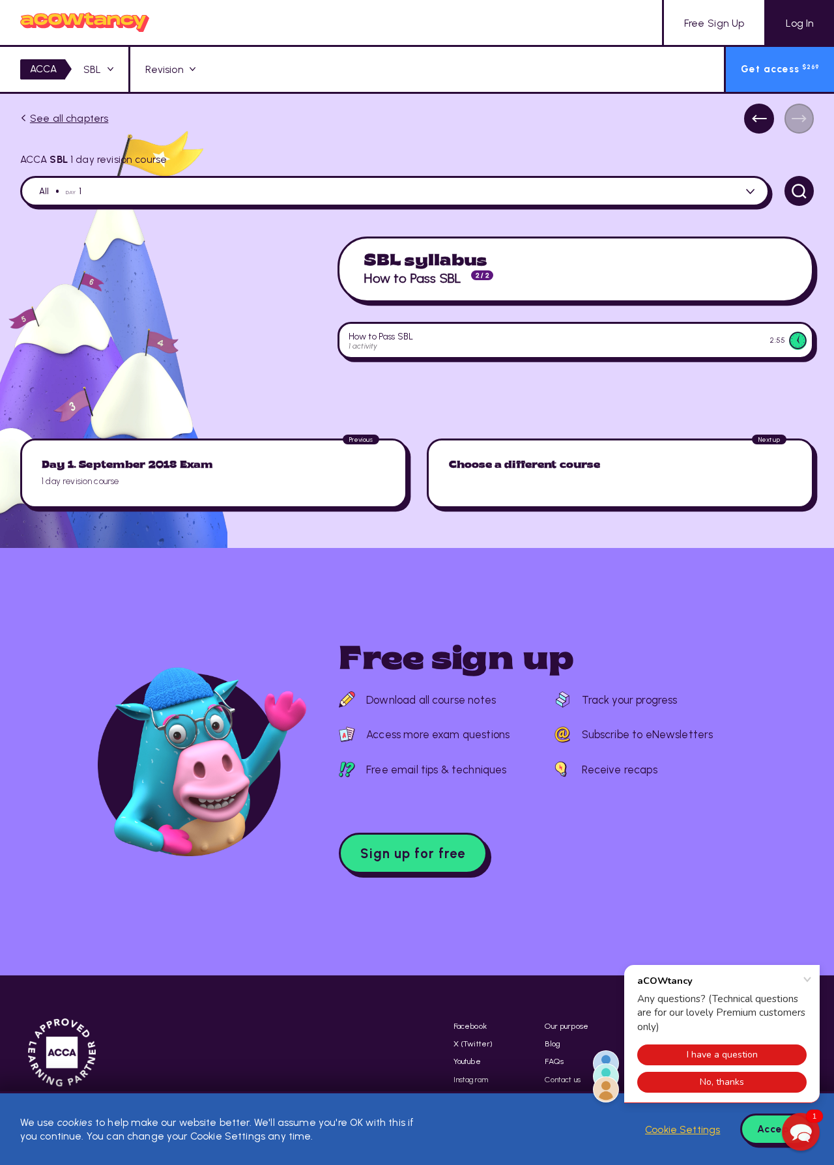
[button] (801, 1132)
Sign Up (714, 23)
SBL (92, 69)
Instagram (470, 1079)
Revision (164, 69)
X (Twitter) (473, 1043)
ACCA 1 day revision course (93, 159)
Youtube (467, 1061)
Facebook (470, 1026)
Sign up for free (412, 853)
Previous (759, 119)
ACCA (43, 69)
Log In (800, 23)
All (44, 191)
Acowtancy (85, 22)
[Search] (799, 191)
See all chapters (69, 118)
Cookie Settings (682, 1129)
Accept (775, 1129)
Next (799, 119)
